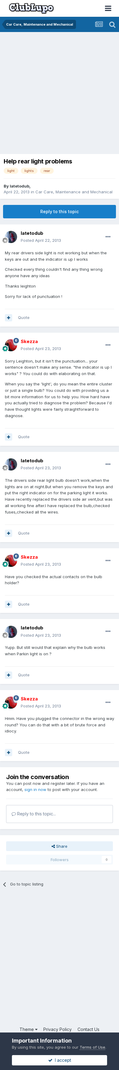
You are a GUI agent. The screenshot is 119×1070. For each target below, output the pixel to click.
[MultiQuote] (8, 317)
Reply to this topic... (36, 813)
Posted (41, 240)
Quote (24, 317)
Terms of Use (92, 1047)
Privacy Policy (57, 1029)
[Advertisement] (59, 94)
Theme (27, 1029)
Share (61, 846)
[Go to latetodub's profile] (11, 237)
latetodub (19, 186)
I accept (61, 1060)
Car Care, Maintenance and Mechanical (74, 191)
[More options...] (108, 237)
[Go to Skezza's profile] (11, 345)
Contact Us (88, 1029)
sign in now (35, 789)
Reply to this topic (59, 211)
